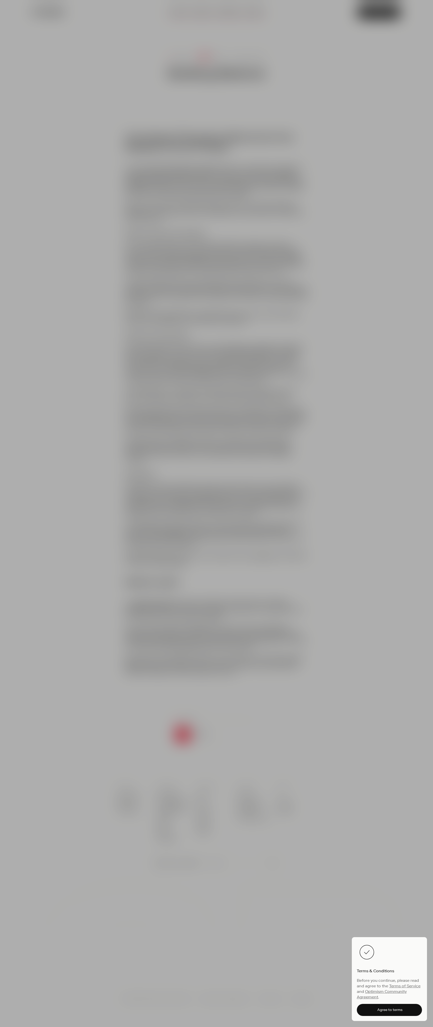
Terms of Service (404, 986)
